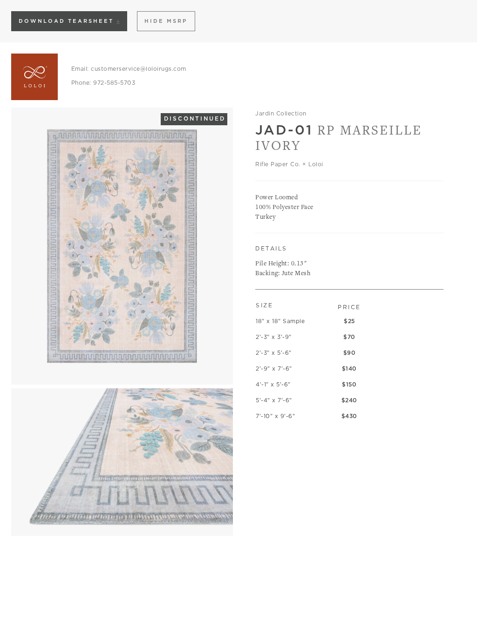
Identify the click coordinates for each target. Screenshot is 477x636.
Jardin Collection (281, 113)
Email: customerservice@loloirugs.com (128, 68)
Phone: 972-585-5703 (103, 82)
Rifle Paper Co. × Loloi (289, 164)
